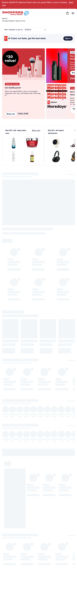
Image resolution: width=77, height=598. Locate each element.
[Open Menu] (73, 13)
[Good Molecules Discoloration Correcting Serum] (32, 156)
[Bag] (67, 13)
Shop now (11, 114)
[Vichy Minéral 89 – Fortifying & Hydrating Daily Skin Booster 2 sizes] (13, 142)
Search (4, 18)
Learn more (23, 113)
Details (73, 78)
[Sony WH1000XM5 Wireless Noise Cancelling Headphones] (56, 156)
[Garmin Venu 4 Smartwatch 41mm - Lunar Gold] (56, 142)
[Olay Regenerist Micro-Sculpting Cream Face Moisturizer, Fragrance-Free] (32, 142)
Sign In (68, 38)
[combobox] (13, 21)
